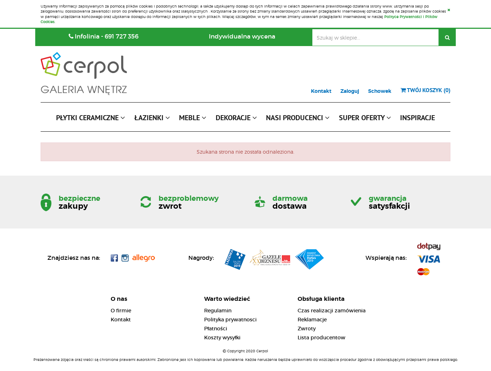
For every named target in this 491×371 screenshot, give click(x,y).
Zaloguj (349, 91)
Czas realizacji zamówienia (332, 310)
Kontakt (321, 91)
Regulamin (217, 310)
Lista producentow (321, 337)
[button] (90, 119)
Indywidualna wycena (242, 36)
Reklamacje (312, 319)
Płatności (215, 328)
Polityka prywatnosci (230, 319)
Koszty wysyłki (222, 337)
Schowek (379, 91)
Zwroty (307, 328)
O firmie (121, 310)
